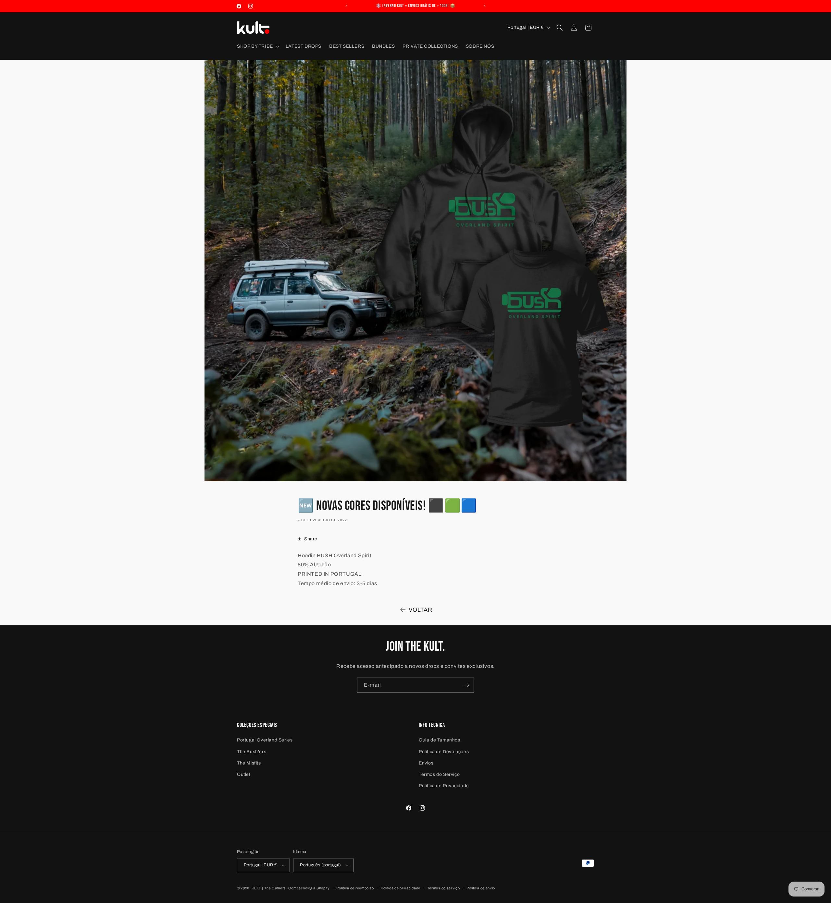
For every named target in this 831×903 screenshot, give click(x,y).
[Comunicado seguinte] (485, 6)
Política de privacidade (400, 888)
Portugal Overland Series (264, 740)
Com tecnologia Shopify (308, 888)
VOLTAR (420, 610)
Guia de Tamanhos (439, 740)
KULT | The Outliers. (269, 888)
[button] (257, 46)
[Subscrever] (466, 685)
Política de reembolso (355, 888)
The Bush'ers (251, 751)
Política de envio (480, 888)
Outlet (244, 774)
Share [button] (310, 538)
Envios (426, 763)
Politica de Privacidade (444, 785)
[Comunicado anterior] (346, 6)
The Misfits (249, 763)
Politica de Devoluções (444, 751)
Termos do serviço (443, 888)
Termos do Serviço (439, 774)
